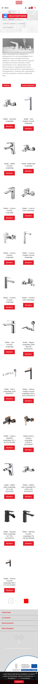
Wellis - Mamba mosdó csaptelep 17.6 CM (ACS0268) (28, 535)
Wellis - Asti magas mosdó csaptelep (28, 121)
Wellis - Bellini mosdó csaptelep (9, 166)
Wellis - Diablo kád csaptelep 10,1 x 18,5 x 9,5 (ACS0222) (28, 488)
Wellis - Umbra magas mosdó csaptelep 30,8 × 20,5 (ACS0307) (28, 392)
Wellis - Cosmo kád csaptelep (28, 209)
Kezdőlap (4, 20)
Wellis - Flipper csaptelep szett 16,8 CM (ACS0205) (28, 345)
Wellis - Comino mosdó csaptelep (9, 300)
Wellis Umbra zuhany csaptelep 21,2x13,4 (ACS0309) (28, 440)
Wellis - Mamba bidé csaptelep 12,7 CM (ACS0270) (9, 535)
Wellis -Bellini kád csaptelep (28, 165)
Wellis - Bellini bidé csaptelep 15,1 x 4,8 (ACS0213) (9, 488)
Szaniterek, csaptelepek (9, 23)
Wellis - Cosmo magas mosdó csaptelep (28, 255)
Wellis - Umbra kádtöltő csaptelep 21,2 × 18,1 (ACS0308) (9, 439)
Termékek (11, 20)
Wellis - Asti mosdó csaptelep (9, 344)
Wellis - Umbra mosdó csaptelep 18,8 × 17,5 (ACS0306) (9, 582)
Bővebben (9, 126)
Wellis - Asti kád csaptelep (9, 120)
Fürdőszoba (19, 20)
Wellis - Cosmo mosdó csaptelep (9, 210)
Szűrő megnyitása (28, 85)
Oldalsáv (7, 85)
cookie (18, 678)
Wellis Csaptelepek (8, 27)
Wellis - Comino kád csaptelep (28, 299)
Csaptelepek (20, 23)
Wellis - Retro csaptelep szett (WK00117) (9, 391)
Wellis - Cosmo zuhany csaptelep (9, 255)
